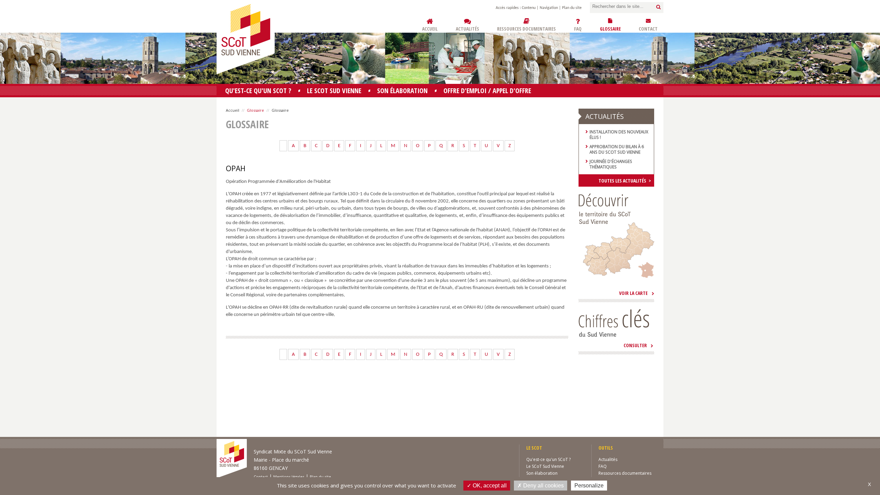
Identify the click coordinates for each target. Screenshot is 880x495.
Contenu (529, 8)
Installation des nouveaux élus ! (619, 134)
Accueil (232, 110)
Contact (261, 476)
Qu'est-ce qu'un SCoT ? (258, 90)
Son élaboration (402, 90)
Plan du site (572, 8)
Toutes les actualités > (624, 180)
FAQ (602, 466)
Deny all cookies (543, 485)
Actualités (607, 459)
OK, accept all (489, 485)
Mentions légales (288, 476)
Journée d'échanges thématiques (611, 163)
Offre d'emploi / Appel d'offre (487, 90)
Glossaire (255, 110)
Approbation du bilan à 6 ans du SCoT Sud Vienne (617, 149)
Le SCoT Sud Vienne (334, 90)
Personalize (589, 485)
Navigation (549, 8)
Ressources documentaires (624, 473)
